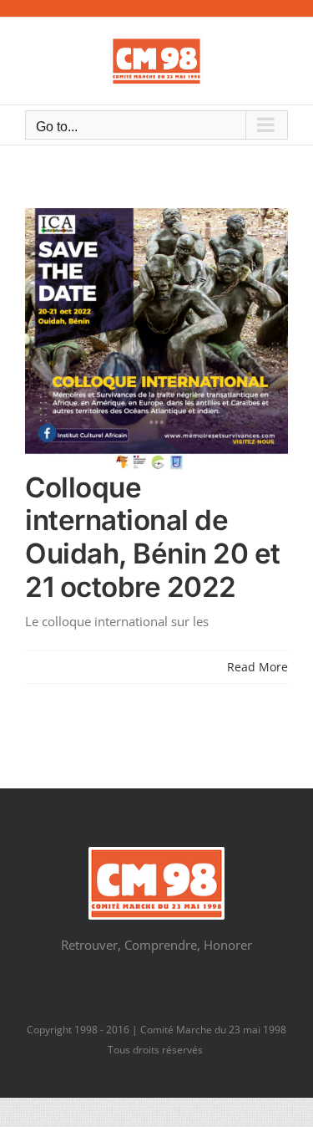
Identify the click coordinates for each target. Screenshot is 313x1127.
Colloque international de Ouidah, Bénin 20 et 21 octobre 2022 (152, 537)
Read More (257, 667)
